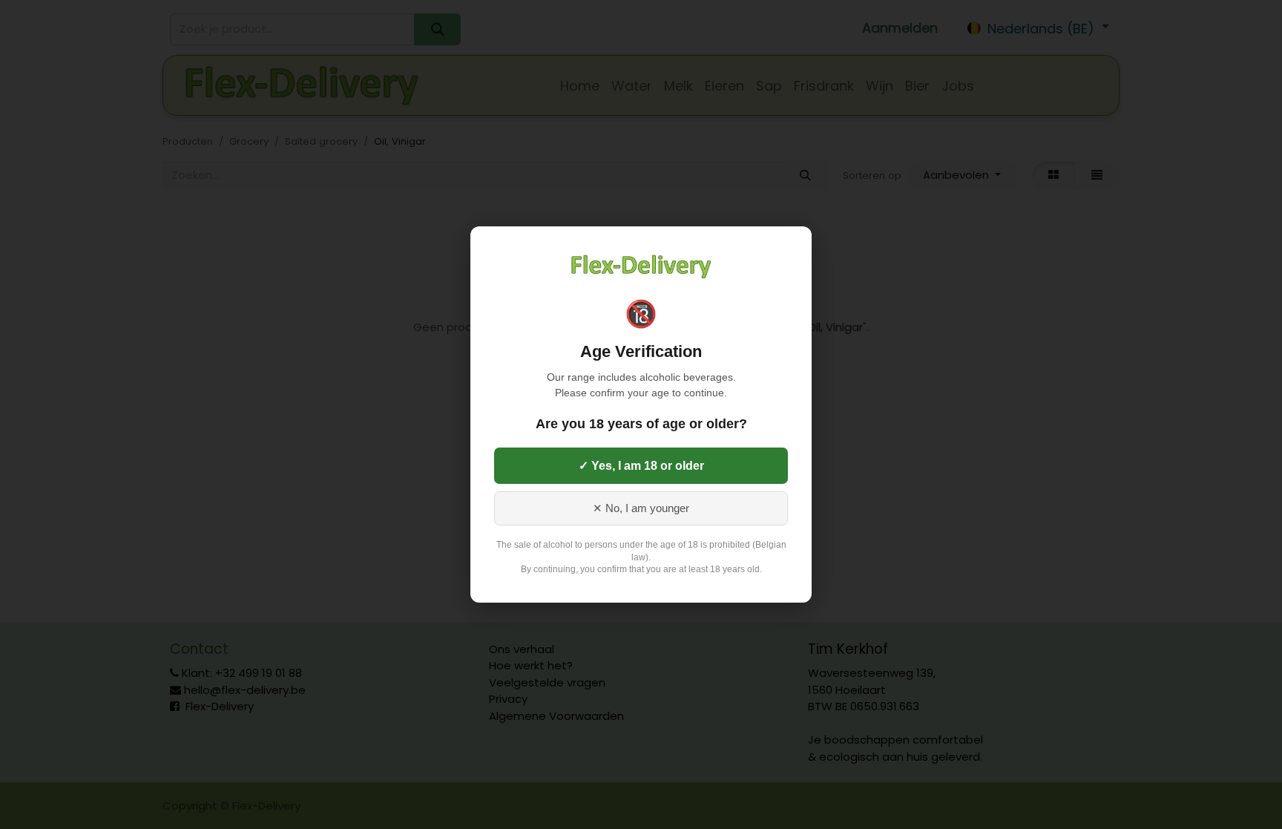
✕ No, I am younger (641, 508)
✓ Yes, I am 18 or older (641, 465)
